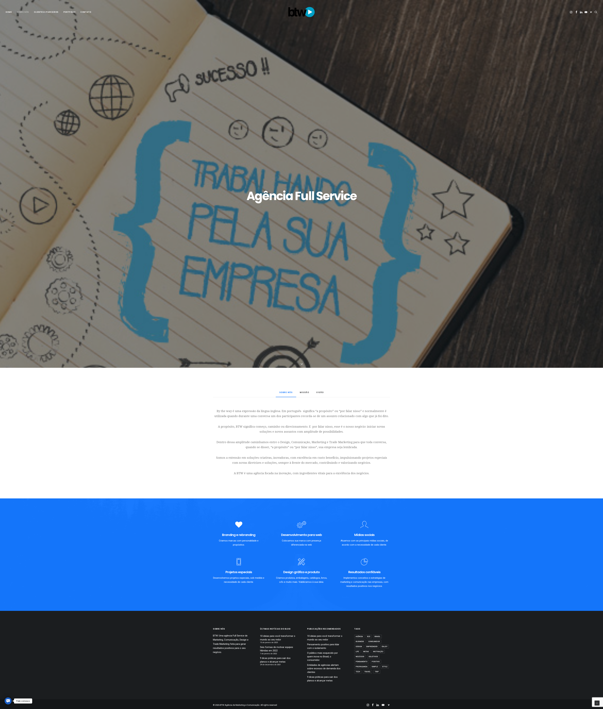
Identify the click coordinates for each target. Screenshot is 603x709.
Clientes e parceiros (46, 12)
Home (9, 12)
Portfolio (69, 12)
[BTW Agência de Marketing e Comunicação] (301, 12)
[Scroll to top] (597, 702)
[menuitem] (10, 12)
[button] (571, 12)
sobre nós (23, 12)
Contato (85, 12)
